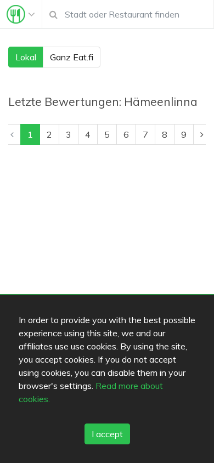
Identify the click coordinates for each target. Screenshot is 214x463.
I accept (107, 433)
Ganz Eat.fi (71, 57)
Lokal (25, 57)
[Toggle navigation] (21, 14)
